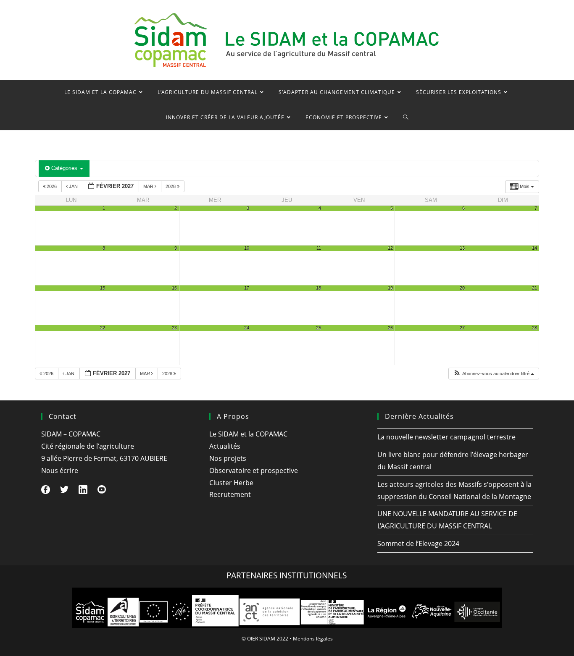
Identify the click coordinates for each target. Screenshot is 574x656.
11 (318, 248)
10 (246, 248)
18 (318, 287)
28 (534, 327)
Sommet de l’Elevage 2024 (418, 543)
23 (174, 327)
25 (318, 327)
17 (246, 287)
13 (462, 248)
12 (390, 248)
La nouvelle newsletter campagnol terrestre (446, 437)
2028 (171, 186)
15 (102, 287)
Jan (73, 186)
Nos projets (227, 458)
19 (390, 287)
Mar (149, 186)
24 (246, 327)
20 (462, 287)
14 (534, 248)
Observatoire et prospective (253, 470)
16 (174, 287)
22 (102, 327)
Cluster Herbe (231, 482)
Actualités (224, 446)
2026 (51, 186)
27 (462, 327)
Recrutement (230, 494)
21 (534, 287)
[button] (493, 373)
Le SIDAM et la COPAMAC (248, 434)
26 (390, 327)
